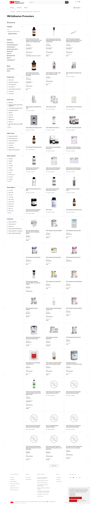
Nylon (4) (11, 121)
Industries (19, 7)
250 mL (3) (11, 206)
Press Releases (28, 479)
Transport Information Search (42, 480)
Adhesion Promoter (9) (13, 82)
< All (8, 29)
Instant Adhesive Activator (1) (15, 89)
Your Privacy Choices (42, 501)
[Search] (67, 2)
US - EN (76, 1)
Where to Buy (58, 481)
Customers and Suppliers (15, 483)
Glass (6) (10, 112)
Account (77, 7)
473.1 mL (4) (11, 201)
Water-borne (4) (12, 224)
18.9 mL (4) (11, 204)
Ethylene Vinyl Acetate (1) (14, 149)
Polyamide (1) (11, 147)
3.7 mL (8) (11, 197)
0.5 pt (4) (11, 179)
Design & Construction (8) (12, 49)
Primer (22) (11, 80)
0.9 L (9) (10, 194)
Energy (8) (9, 53)
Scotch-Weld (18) (10, 68)
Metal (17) (11, 102)
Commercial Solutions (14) (12, 44)
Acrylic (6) (11, 115)
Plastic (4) (11, 117)
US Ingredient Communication (42, 494)
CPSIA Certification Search (42, 482)
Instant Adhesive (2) (13, 138)
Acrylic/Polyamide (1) (13, 140)
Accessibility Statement (34, 501)
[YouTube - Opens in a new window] (73, 478)
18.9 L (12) (11, 192)
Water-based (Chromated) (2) (15, 233)
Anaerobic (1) (11, 143)
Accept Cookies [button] (73, 500)
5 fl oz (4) (11, 177)
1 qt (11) (10, 163)
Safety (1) (9, 57)
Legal (16, 501)
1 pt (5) (10, 172)
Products (12, 7)
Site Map (58, 479)
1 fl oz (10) (11, 165)
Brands (26, 7)
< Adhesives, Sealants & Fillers (13, 31)
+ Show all (9, 127)
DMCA (28, 501)
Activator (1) (11, 91)
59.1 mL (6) (11, 199)
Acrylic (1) (11, 145)
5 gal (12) (10, 161)
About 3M (12, 477)
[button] (82, 501)
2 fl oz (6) (11, 170)
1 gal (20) (10, 158)
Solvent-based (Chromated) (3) (15, 228)
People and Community (14, 487)
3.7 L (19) (11, 190)
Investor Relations (13, 481)
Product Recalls (40, 496)
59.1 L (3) (11, 208)
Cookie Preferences (52, 501)
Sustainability (12, 485)
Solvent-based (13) (12, 221)
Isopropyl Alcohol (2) (13, 136)
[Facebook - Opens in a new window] (77, 478)
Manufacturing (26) (11, 55)
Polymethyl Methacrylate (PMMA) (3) (16, 125)
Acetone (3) (11, 226)
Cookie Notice (72, 494)
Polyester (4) (11, 119)
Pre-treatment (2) (12, 84)
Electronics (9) (10, 51)
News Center (28, 477)
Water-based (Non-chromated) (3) (16, 231)
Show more (54, 465)
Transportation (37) (11, 59)
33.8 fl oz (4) (11, 174)
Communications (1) (11, 46)
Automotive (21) (10, 42)
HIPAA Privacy (23, 501)
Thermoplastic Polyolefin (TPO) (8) (16, 108)
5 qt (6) (10, 167)
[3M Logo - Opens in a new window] (17, 2)
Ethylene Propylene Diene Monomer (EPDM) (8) (16, 105)
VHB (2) (8, 70)
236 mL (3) (11, 210)
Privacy (19, 501)
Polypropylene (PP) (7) (13, 110)
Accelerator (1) (12, 86)
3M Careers (12, 479)
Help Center (58, 477)
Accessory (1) (11, 93)
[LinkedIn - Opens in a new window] (70, 478)
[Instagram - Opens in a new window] (80, 478)
